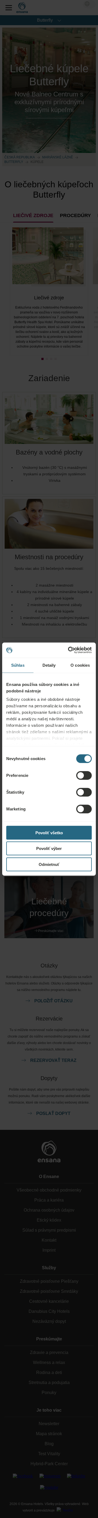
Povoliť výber (49, 848)
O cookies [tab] (80, 665)
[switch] (84, 775)
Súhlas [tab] (17, 665)
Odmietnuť (49, 864)
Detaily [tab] (49, 665)
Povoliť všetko (49, 832)
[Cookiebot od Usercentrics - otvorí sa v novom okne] (69, 650)
